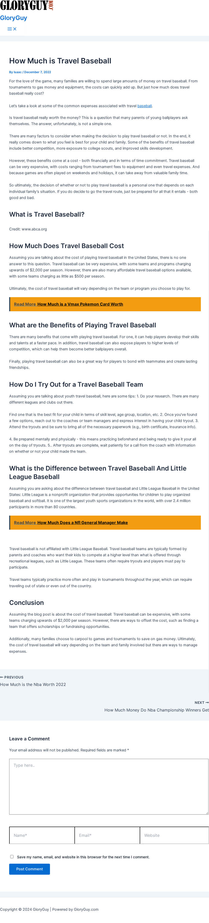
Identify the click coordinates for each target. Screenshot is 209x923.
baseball (144, 106)
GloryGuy (13, 17)
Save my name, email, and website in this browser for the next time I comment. (83, 857)
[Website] (174, 836)
